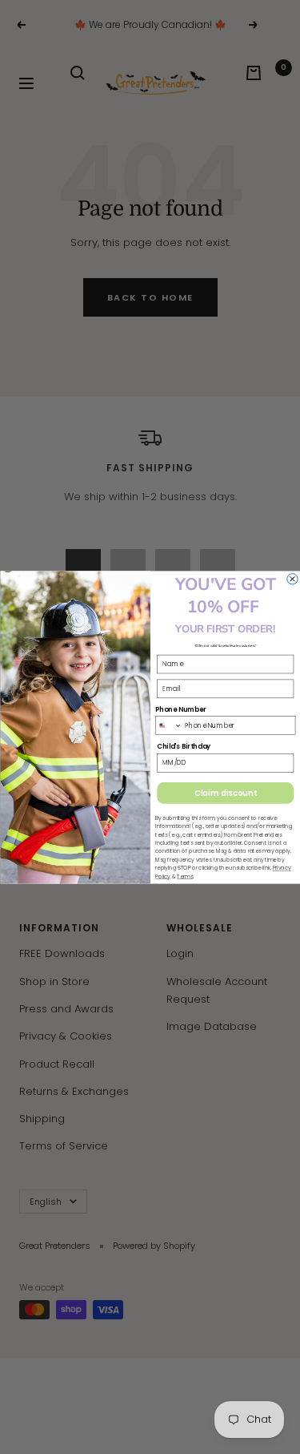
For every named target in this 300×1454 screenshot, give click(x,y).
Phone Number (180, 708)
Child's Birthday (183, 746)
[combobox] (168, 725)
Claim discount (225, 792)
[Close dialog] (291, 578)
